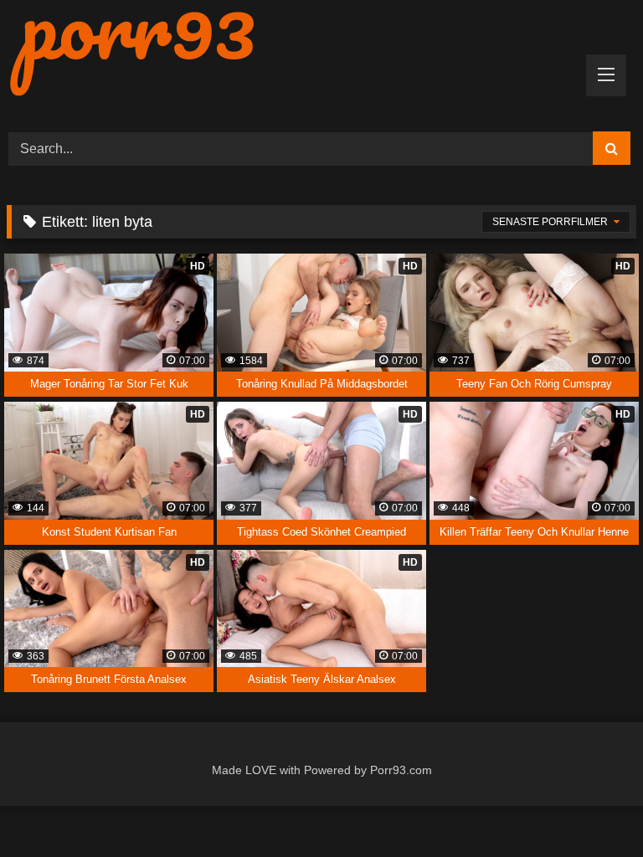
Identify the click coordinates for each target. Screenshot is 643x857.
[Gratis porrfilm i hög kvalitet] (321, 53)
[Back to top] (592, 808)
